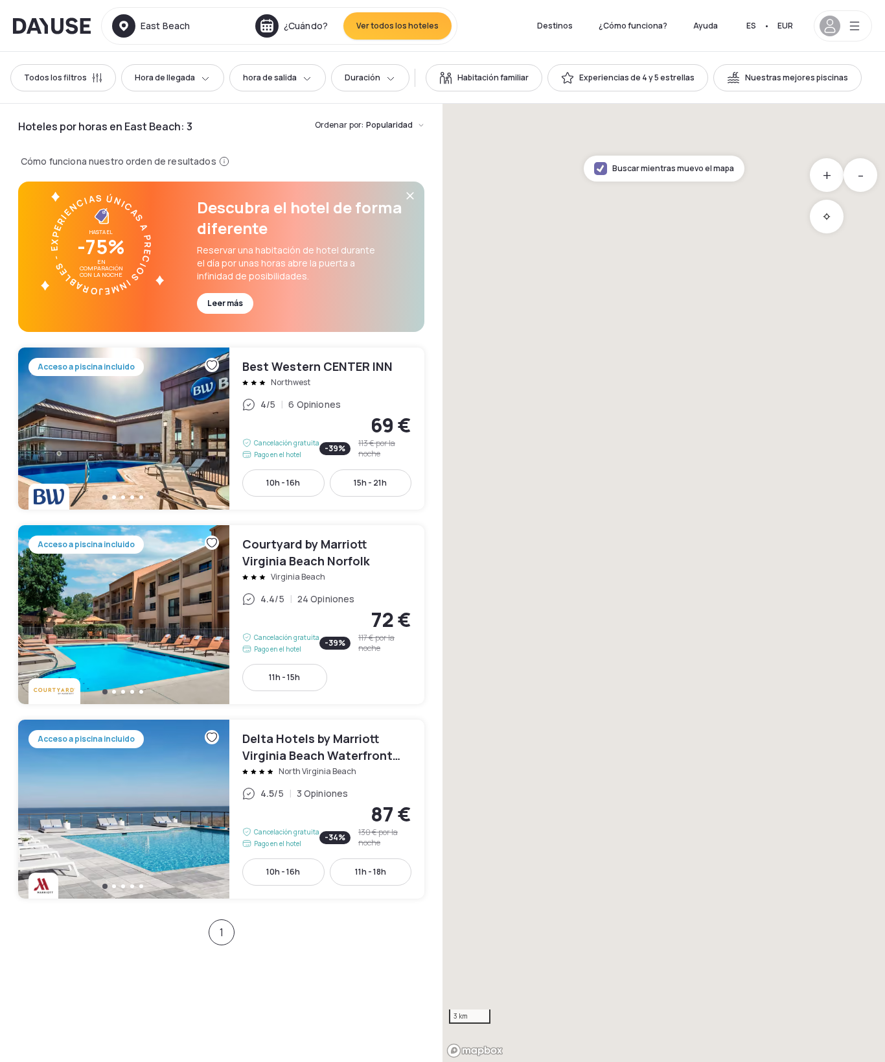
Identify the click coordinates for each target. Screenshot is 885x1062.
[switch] (484, 77)
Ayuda (705, 25)
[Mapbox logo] (474, 1050)
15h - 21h (370, 482)
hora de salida (270, 77)
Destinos (555, 25)
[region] (663, 583)
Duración (362, 77)
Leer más (225, 303)
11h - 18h (370, 871)
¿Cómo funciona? (633, 25)
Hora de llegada (165, 77)
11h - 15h (284, 677)
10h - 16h (283, 482)
